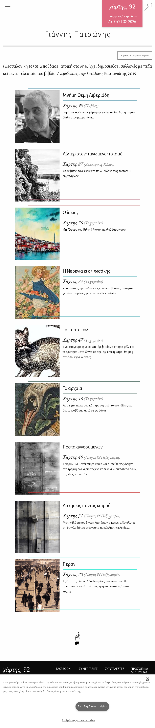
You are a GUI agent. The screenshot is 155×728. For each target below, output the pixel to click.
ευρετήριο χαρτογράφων (135, 55)
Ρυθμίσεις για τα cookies (78, 720)
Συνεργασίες (88, 668)
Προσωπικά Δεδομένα (139, 670)
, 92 (16, 669)
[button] (147, 679)
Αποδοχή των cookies (92, 706)
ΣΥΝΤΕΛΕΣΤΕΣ (114, 668)
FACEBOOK (63, 668)
